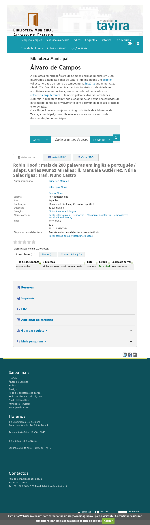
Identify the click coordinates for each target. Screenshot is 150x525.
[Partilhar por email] (134, 354)
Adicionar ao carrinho (36, 320)
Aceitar (108, 521)
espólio (107, 79)
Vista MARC (58, 157)
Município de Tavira (19, 407)
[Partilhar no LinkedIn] (124, 354)
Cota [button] (90, 262)
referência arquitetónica (45, 95)
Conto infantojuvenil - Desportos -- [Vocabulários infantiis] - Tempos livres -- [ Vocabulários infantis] (90, 216)
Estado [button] (103, 262)
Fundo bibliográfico (19, 400)
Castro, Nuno (56, 193)
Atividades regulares (19, 403)
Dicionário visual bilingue (62, 211)
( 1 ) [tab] (25, 254)
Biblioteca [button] (49, 262)
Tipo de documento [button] (27, 262)
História (13, 378)
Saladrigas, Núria (58, 187)
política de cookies (91, 521)
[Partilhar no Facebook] (129, 354)
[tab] (48, 254)
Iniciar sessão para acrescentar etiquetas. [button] (71, 236)
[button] (130, 43)
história (90, 83)
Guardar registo (32, 331)
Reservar (27, 287)
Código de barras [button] (121, 262)
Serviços (13, 389)
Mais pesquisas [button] (32, 341)
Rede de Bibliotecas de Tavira (24, 392)
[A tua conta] (138, 43)
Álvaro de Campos (18, 381)
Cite (23, 309)
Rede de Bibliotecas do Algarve (25, 396)
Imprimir (27, 298)
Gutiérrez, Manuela (59, 181)
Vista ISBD (86, 157)
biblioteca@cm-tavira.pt (54, 486)
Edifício (12, 385)
